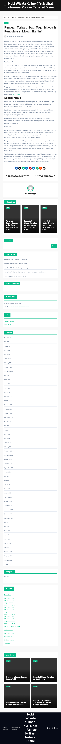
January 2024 (8, 451)
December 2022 (8, 505)
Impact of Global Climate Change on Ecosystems (48, 224)
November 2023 (8, 459)
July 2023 (7, 476)
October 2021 (8, 564)
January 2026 (8, 367)
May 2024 (7, 434)
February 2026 (8, 363)
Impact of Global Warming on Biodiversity (30, 223)
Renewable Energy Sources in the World (12, 223)
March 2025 (7, 392)
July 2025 (7, 375)
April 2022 (7, 539)
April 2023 (7, 489)
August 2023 (7, 472)
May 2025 (7, 384)
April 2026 (7, 354)
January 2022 (8, 552)
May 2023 (7, 484)
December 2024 (8, 405)
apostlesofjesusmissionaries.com (20, 307)
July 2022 (7, 526)
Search (8, 241)
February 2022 (8, 547)
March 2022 (7, 543)
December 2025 (8, 371)
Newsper (5, 729)
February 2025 (8, 396)
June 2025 (7, 379)
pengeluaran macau (9, 598)
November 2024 (8, 409)
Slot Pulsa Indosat (9, 640)
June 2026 (7, 346)
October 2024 (8, 413)
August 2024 (7, 421)
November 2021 (8, 560)
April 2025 (7, 388)
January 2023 (8, 501)
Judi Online (7, 577)
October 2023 (8, 463)
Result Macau (7, 324)
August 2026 (7, 337)
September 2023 (9, 468)
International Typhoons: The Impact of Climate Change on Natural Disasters (25, 272)
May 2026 (7, 350)
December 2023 (8, 455)
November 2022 (8, 510)
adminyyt (11, 36)
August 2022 (7, 522)
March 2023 (7, 493)
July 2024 (7, 426)
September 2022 (9, 518)
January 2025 (8, 400)
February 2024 (8, 447)
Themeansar (13, 729)
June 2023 (7, 480)
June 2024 (7, 430)
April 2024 (7, 438)
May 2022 (7, 535)
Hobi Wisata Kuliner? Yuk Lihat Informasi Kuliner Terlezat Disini (30, 5)
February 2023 (8, 497)
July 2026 (7, 342)
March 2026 (7, 358)
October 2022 (8, 514)
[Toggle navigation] (5, 5)
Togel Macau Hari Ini (9, 321)
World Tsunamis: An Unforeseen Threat (15, 276)
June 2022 (7, 531)
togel (6, 23)
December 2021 (8, 556)
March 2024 (7, 442)
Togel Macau (16, 94)
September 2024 (9, 417)
